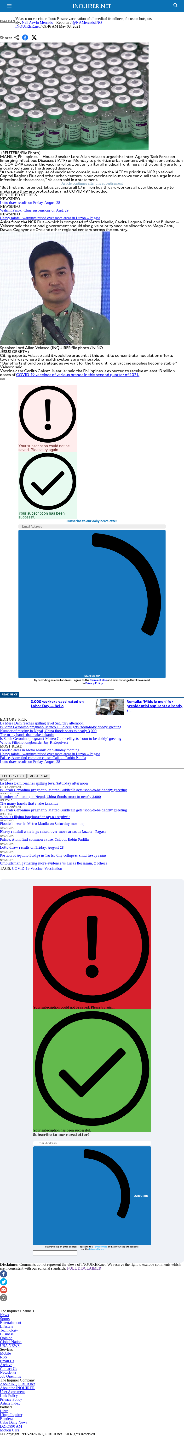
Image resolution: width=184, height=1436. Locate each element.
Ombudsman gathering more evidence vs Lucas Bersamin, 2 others (53, 863)
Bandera (6, 1419)
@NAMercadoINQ (87, 22)
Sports (5, 1319)
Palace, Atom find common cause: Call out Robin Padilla (43, 758)
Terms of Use (98, 680)
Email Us (7, 1361)
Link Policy (9, 1395)
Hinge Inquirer (11, 1415)
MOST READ (38, 776)
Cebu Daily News (13, 1422)
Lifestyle (6, 1326)
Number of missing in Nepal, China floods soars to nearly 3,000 (48, 731)
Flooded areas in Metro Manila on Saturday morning (39, 750)
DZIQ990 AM (11, 1426)
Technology (9, 1330)
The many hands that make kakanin (27, 735)
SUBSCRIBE (141, 1196)
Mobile (5, 1353)
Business (6, 1334)
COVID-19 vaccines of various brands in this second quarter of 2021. (77, 374)
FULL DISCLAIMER (84, 1268)
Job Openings (10, 1376)
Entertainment (10, 1322)
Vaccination (53, 868)
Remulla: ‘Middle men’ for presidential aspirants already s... (154, 705)
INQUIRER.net (27, 26)
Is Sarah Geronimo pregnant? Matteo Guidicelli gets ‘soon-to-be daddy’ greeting (60, 727)
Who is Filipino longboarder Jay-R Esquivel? (34, 742)
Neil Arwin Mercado (37, 22)
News (4, 1315)
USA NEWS (10, 1346)
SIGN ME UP (92, 675)
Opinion (6, 1338)
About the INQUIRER (17, 1388)
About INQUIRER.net (17, 1384)
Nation (7, 20)
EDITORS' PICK (13, 776)
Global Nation (11, 1342)
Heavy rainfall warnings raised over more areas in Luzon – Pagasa (50, 218)
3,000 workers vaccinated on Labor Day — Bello (57, 703)
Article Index (10, 1403)
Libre (4, 1411)
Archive (6, 1365)
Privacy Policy (94, 683)
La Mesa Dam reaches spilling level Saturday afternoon (42, 723)
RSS (3, 1357)
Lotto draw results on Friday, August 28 (30, 203)
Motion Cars (9, 1430)
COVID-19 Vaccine (27, 868)
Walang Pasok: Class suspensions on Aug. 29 (34, 210)
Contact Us (8, 1369)
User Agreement (12, 1392)
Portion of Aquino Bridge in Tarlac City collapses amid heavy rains (53, 855)
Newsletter (8, 1372)
